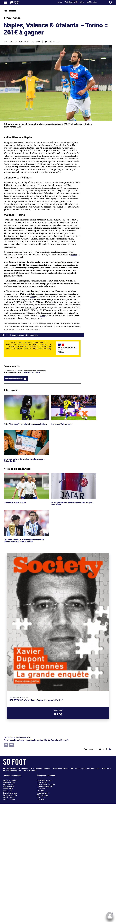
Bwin (42, 316)
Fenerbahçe (41, 797)
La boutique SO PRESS (41, 769)
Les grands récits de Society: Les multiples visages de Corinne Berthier (24, 432)
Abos (82, 2)
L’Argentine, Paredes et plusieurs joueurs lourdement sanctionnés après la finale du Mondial (25, 512)
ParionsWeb (17, 257)
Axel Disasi (7, 791)
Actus (60, 2)
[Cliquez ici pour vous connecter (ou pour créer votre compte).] (109, 915)
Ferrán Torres (8, 789)
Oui (6, 745)
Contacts (24, 769)
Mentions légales (61, 769)
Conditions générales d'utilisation (86, 769)
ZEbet (32, 297)
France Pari (30, 307)
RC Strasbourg (42, 795)
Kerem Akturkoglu (10, 795)
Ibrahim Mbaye (8, 787)
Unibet (48, 302)
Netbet (74, 255)
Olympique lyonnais (44, 787)
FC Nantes (41, 789)
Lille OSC (40, 791)
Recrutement (31, 771)
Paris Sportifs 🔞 (71, 2)
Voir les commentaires (14, 379)
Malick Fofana (8, 797)
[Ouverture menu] (5, 2)
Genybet (12, 318)
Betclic (32, 294)
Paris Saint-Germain (44, 780)
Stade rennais (42, 782)
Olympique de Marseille (46, 784)
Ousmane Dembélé (10, 780)
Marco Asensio (9, 799)
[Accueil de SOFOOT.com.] (32, 2)
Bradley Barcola (9, 782)
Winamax (45, 299)
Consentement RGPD (13, 771)
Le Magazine (92, 2)
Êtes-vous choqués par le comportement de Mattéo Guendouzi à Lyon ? (36, 740)
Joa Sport (71, 313)
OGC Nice (40, 799)
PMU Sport (45, 310)
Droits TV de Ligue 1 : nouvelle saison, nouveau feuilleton (26, 396)
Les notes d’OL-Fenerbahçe (62, 396)
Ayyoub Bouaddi (9, 784)
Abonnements (11, 769)
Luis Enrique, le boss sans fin (15, 474)
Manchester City (43, 793)
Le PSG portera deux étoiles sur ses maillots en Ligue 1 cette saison (72, 475)
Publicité (107, 769)
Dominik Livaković (10, 793)
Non (11, 745)
